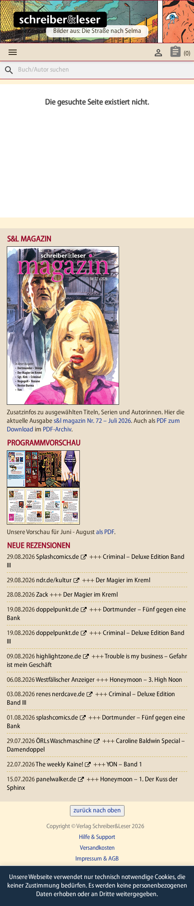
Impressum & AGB (97, 859)
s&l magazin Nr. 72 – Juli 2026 (92, 421)
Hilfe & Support (97, 837)
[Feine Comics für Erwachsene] (60, 19)
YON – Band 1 (124, 764)
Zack (42, 595)
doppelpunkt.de (57, 610)
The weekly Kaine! (59, 764)
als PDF (105, 532)
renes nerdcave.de (60, 694)
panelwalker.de (56, 779)
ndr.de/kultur (54, 580)
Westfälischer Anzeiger (65, 680)
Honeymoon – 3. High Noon (146, 680)
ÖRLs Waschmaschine (64, 741)
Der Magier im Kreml (123, 580)
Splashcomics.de (57, 557)
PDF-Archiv (57, 429)
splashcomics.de (57, 718)
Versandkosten (97, 848)
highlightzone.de (58, 656)
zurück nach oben (97, 810)
